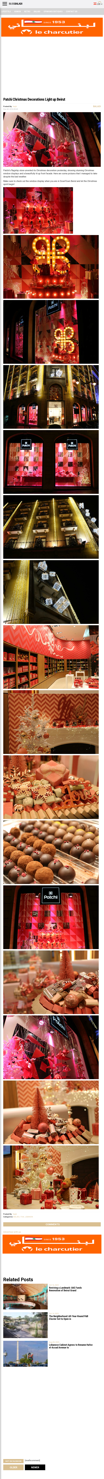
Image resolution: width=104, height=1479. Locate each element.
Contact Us (71, 11)
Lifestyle (6, 11)
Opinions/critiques (53, 11)
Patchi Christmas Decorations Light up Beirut (34, 99)
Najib (15, 106)
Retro (27, 11)
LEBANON (29, 1217)
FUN (22, 1217)
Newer (35, 1467)
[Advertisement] (52, 75)
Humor (17, 11)
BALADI (16, 1217)
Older (13, 1467)
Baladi (37, 11)
